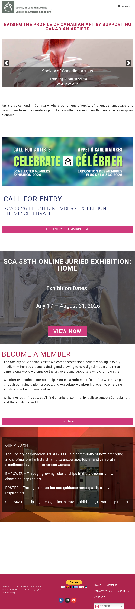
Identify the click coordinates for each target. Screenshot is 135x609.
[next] (128, 63)
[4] (69, 84)
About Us (123, 591)
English (104, 605)
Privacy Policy (103, 591)
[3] (66, 84)
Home (97, 585)
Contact (99, 597)
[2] (62, 84)
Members (112, 585)
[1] (58, 84)
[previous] (6, 63)
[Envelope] (73, 600)
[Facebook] (61, 600)
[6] (77, 84)
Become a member (36, 354)
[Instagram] (67, 600)
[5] (73, 84)
